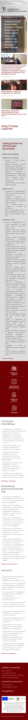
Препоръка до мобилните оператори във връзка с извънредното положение (11, 447)
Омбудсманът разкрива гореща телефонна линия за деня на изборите (13, 620)
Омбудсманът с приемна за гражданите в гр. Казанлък (11, 93)
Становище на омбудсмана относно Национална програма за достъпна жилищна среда (13, 475)
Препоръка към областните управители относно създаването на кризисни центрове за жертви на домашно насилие (12, 466)
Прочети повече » (8, 358)
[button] (9, 3)
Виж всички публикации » (8, 653)
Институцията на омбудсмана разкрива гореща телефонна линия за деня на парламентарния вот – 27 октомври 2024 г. (13, 595)
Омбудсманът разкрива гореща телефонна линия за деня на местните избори (13, 613)
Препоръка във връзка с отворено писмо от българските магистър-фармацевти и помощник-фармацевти (11, 456)
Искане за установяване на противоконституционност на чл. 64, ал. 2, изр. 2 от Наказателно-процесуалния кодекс (13, 532)
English (24, 2)
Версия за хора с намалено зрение (13, 1)
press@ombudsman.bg (11, 687)
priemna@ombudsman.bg (11, 677)
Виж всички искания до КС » (9, 564)
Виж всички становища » (8, 481)
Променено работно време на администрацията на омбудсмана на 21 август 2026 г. (13, 578)
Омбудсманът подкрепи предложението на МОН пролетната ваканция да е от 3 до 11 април (14, 114)
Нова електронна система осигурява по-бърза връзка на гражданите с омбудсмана (12, 626)
